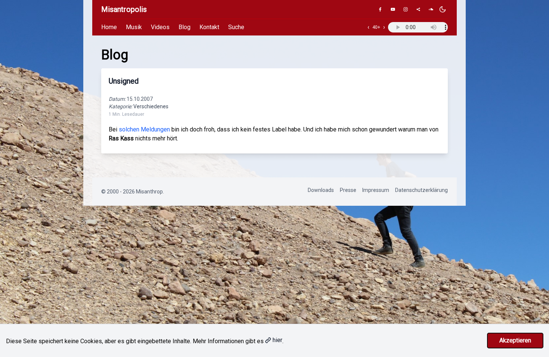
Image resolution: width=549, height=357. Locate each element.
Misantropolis (124, 9)
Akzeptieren (515, 340)
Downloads (321, 190)
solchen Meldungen (144, 129)
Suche (236, 27)
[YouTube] (392, 9)
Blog (184, 27)
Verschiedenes (150, 106)
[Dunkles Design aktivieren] (442, 9)
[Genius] (418, 9)
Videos (160, 27)
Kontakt (209, 27)
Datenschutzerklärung (421, 190)
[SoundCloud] (431, 9)
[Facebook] (380, 9)
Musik (134, 27)
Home (109, 27)
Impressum (375, 190)
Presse (348, 190)
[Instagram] (405, 9)
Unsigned (124, 81)
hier (277, 340)
